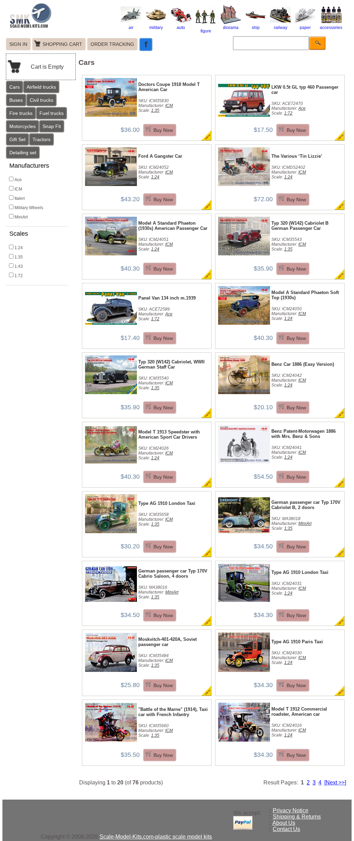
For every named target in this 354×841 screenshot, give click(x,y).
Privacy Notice (290, 810)
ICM (18, 189)
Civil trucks (41, 100)
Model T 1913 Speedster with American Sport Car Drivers (169, 434)
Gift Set (17, 139)
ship (256, 27)
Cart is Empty (47, 67)
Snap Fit (52, 126)
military (156, 27)
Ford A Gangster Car (160, 156)
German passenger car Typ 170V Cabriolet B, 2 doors (306, 505)
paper (305, 27)
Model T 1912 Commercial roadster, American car (299, 711)
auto (181, 27)
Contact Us (286, 829)
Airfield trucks (41, 87)
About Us (283, 823)
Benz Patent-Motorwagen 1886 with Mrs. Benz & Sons (303, 434)
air (131, 27)
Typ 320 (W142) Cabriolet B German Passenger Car (299, 226)
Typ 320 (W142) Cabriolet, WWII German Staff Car (171, 364)
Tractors (41, 139)
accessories (331, 27)
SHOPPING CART (62, 44)
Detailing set (22, 152)
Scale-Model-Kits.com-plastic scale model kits (156, 837)
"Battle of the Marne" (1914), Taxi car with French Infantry (173, 712)
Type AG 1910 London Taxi (166, 503)
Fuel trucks (51, 113)
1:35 (19, 257)
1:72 (19, 275)
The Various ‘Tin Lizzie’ (296, 156)
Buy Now (163, 130)
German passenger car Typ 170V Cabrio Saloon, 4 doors (172, 573)
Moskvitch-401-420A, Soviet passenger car (167, 642)
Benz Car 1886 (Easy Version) (302, 364)
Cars (14, 87)
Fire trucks (20, 113)
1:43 (19, 266)
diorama (231, 27)
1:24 (19, 247)
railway (280, 27)
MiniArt (21, 217)
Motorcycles (22, 126)
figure (206, 31)
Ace (18, 179)
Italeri (20, 198)
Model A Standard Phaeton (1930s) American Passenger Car (172, 226)
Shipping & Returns (297, 817)
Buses (16, 100)
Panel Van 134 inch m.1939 (167, 298)
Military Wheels (29, 207)
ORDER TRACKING (112, 44)
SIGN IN (18, 44)
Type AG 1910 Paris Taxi (297, 641)
